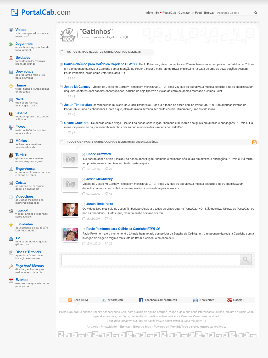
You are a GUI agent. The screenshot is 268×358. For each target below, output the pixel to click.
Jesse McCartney (99, 179)
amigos (162, 311)
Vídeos (20, 30)
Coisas (20, 182)
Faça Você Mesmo (29, 266)
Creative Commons (194, 316)
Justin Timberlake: (78, 105)
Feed (198, 12)
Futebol (21, 210)
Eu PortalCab (165, 12)
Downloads (24, 71)
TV (17, 238)
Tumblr (20, 155)
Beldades (22, 57)
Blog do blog (142, 326)
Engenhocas (25, 168)
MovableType (179, 326)
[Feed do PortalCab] (78, 301)
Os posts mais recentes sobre (103, 51)
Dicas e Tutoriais (28, 252)
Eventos (21, 280)
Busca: (209, 12)
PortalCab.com (69, 311)
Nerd (19, 99)
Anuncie (92, 326)
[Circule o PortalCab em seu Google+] (237, 301)
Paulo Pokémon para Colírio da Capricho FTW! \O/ (123, 229)
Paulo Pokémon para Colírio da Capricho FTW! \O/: (101, 64)
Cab (123, 311)
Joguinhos (23, 43)
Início (149, 12)
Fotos (20, 127)
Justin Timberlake (99, 204)
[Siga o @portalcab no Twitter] (112, 301)
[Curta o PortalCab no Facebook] (158, 301)
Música (21, 141)
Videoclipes (24, 196)
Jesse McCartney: (78, 87)
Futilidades (24, 224)
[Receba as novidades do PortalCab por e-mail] (203, 301)
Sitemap (125, 326)
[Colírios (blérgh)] (98, 43)
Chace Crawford (98, 154)
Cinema (21, 113)
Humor (20, 85)
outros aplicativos (212, 326)
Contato (184, 12)
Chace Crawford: (77, 123)
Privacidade (109, 326)
